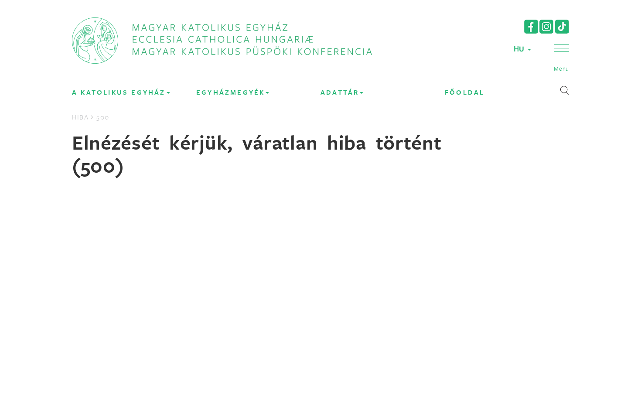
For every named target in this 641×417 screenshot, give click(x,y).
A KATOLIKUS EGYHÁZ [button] (119, 92)
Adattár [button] (339, 92)
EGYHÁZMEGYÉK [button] (230, 92)
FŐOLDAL (464, 92)
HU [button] (520, 49)
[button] (561, 58)
